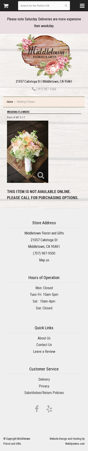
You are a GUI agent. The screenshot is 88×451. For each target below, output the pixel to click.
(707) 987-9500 (46, 89)
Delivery (44, 379)
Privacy (44, 386)
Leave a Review (44, 351)
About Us (44, 338)
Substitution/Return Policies (44, 393)
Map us (44, 260)
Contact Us (44, 345)
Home (10, 101)
